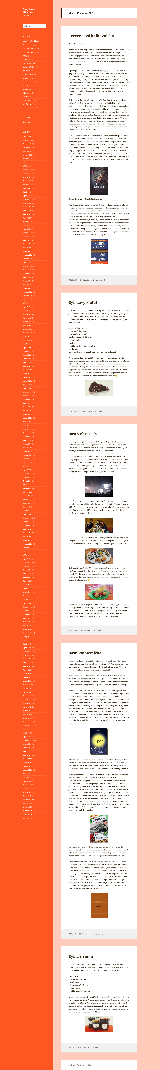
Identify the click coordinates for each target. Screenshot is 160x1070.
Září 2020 (26, 344)
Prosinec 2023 (27, 222)
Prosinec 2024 (27, 185)
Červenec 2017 (28, 474)
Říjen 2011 (26, 729)
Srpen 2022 (27, 262)
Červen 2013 (27, 655)
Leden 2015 (27, 585)
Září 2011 (26, 733)
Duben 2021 (27, 318)
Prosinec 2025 (27, 159)
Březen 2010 (27, 800)
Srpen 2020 (27, 348)
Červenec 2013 (28, 651)
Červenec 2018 (28, 429)
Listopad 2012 (27, 681)
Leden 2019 (27, 414)
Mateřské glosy (28, 82)
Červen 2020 (27, 355)
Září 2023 (26, 225)
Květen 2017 (27, 481)
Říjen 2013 (26, 640)
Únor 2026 (26, 151)
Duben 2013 (27, 663)
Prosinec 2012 (27, 677)
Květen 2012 (27, 703)
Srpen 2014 (27, 603)
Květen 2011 (27, 748)
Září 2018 (26, 425)
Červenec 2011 (28, 740)
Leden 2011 (27, 763)
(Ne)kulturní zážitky (30, 41)
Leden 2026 (27, 155)
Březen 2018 (27, 444)
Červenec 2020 (28, 351)
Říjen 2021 (26, 299)
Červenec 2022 (28, 266)
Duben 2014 (27, 618)
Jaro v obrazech (83, 433)
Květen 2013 (27, 659)
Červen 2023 (27, 236)
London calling (28, 78)
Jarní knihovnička (85, 652)
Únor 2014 (26, 625)
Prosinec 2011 (27, 722)
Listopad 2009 (27, 814)
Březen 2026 (27, 148)
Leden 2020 (27, 374)
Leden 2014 (27, 629)
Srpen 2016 (27, 514)
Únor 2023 (26, 248)
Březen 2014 (27, 622)
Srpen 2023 (27, 229)
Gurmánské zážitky (29, 67)
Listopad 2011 (27, 726)
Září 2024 (26, 192)
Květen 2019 (27, 399)
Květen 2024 (27, 207)
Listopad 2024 (27, 188)
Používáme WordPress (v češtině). (80, 1065)
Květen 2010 (27, 792)
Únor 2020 (26, 370)
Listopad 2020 (27, 336)
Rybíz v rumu (81, 956)
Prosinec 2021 (27, 292)
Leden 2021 (27, 329)
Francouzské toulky (29, 63)
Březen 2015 (27, 577)
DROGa (25, 56)
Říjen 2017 (26, 462)
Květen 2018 (27, 437)
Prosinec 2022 (27, 255)
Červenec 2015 (28, 562)
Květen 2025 (27, 177)
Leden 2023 (27, 251)
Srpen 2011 (27, 737)
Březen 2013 (27, 666)
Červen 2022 (27, 270)
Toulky (25, 97)
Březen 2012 (27, 711)
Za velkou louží (28, 104)
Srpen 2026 (27, 136)
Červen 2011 (27, 744)
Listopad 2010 (27, 770)
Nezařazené (27, 89)
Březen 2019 (27, 407)
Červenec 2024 (28, 199)
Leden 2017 (27, 496)
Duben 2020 (27, 362)
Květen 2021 (27, 314)
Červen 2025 (27, 173)
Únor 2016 (26, 537)
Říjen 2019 (26, 385)
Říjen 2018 (26, 422)
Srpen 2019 (27, 388)
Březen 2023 (27, 244)
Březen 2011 (27, 755)
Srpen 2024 (27, 196)
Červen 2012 (27, 700)
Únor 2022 (26, 285)
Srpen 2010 (27, 781)
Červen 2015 (27, 566)
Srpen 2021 (27, 307)
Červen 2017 (27, 477)
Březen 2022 (27, 281)
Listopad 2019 (27, 381)
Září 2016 (26, 511)
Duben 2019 (27, 403)
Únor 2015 (26, 581)
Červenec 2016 (28, 518)
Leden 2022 (27, 288)
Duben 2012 (27, 707)
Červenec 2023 (28, 233)
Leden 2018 (27, 451)
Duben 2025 (27, 181)
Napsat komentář (99, 280)
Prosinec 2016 (27, 500)
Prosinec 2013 (27, 633)
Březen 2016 (27, 533)
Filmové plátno (28, 60)
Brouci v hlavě (28, 45)
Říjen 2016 (26, 507)
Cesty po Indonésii (29, 49)
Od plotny (26, 93)
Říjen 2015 (26, 551)
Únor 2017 (26, 492)
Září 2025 (26, 166)
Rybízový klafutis (84, 302)
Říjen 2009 (26, 818)
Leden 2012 (27, 718)
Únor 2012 (26, 714)
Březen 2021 (27, 322)
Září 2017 (26, 466)
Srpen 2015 (27, 559)
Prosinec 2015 (27, 544)
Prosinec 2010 (27, 766)
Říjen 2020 (26, 340)
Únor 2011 (26, 759)
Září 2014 (26, 600)
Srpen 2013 (27, 648)
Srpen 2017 (27, 470)
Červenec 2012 (28, 696)
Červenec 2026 (28, 140)
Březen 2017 (27, 488)
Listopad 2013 (27, 637)
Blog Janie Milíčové (29, 10)
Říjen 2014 (26, 596)
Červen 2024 (27, 203)
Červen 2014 (27, 611)
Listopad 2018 (27, 418)
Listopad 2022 (27, 259)
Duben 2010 (27, 796)
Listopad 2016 (27, 503)
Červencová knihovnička (91, 35)
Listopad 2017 (27, 459)
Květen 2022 (27, 274)
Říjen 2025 (26, 162)
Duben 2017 (27, 485)
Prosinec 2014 (27, 588)
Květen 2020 (27, 359)
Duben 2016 (27, 529)
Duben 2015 (27, 574)
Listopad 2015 (27, 548)
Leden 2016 (27, 540)
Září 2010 (26, 777)
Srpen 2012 (27, 692)
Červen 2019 (27, 396)
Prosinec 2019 (27, 377)
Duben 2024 (27, 211)
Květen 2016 (27, 525)
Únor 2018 (26, 448)
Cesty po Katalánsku (30, 52)
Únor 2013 (26, 670)
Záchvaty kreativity (29, 108)
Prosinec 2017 (27, 455)
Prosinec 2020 (27, 333)
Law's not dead (28, 74)
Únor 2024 (26, 218)
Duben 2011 (27, 751)
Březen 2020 (27, 366)
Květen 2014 (27, 614)
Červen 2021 (27, 311)
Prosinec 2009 (27, 811)
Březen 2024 (27, 214)
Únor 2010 (26, 803)
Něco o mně (27, 122)
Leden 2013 (27, 674)
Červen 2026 (27, 144)
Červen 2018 (27, 433)
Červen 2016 (27, 522)
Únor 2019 (26, 411)
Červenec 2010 (28, 785)
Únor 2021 (26, 325)
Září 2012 (26, 688)
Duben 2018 (27, 440)
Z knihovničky (27, 100)
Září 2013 (26, 644)
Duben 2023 (27, 240)
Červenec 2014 (28, 607)
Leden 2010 (27, 807)
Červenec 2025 (28, 170)
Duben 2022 (27, 277)
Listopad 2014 (27, 592)
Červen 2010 (27, 788)
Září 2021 (26, 303)
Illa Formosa (27, 71)
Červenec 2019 (28, 392)
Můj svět (26, 86)
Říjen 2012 (26, 685)
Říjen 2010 (26, 774)
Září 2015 (26, 555)
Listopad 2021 (27, 296)
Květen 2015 (27, 570)
